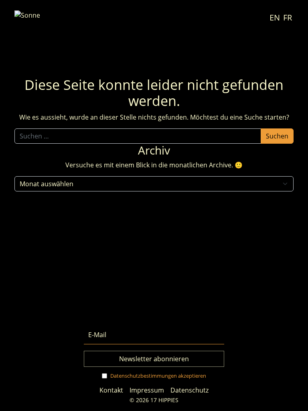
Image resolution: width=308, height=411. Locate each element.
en (275, 17)
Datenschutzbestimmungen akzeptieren (158, 375)
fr (287, 17)
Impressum (147, 390)
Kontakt (111, 390)
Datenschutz (189, 390)
